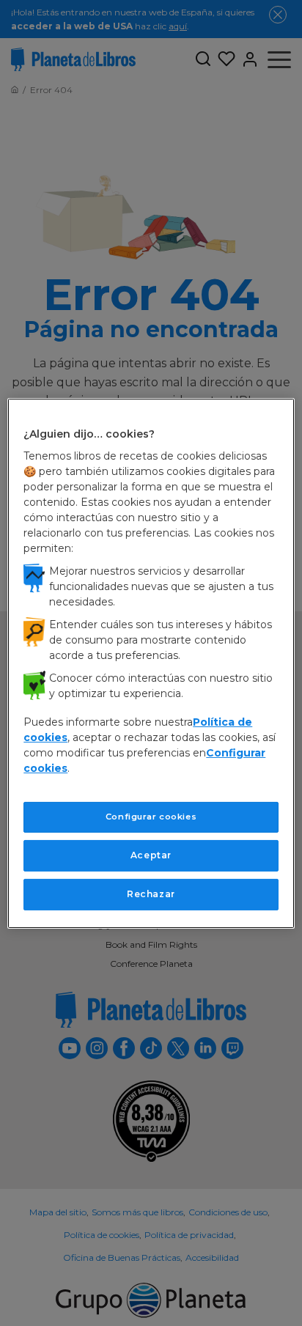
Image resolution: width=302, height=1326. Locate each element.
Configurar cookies (151, 816)
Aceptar (151, 855)
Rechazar (151, 893)
